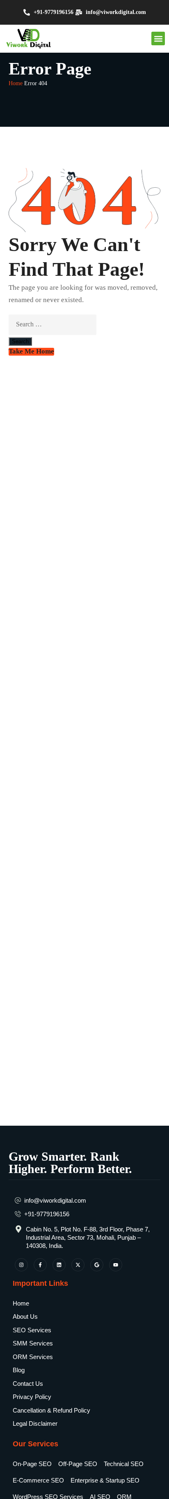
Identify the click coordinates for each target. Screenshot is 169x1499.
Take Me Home (31, 351)
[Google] (96, 1264)
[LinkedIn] (59, 1264)
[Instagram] (21, 1264)
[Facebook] (40, 1264)
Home (16, 83)
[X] (77, 1264)
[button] (158, 38)
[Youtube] (115, 1264)
